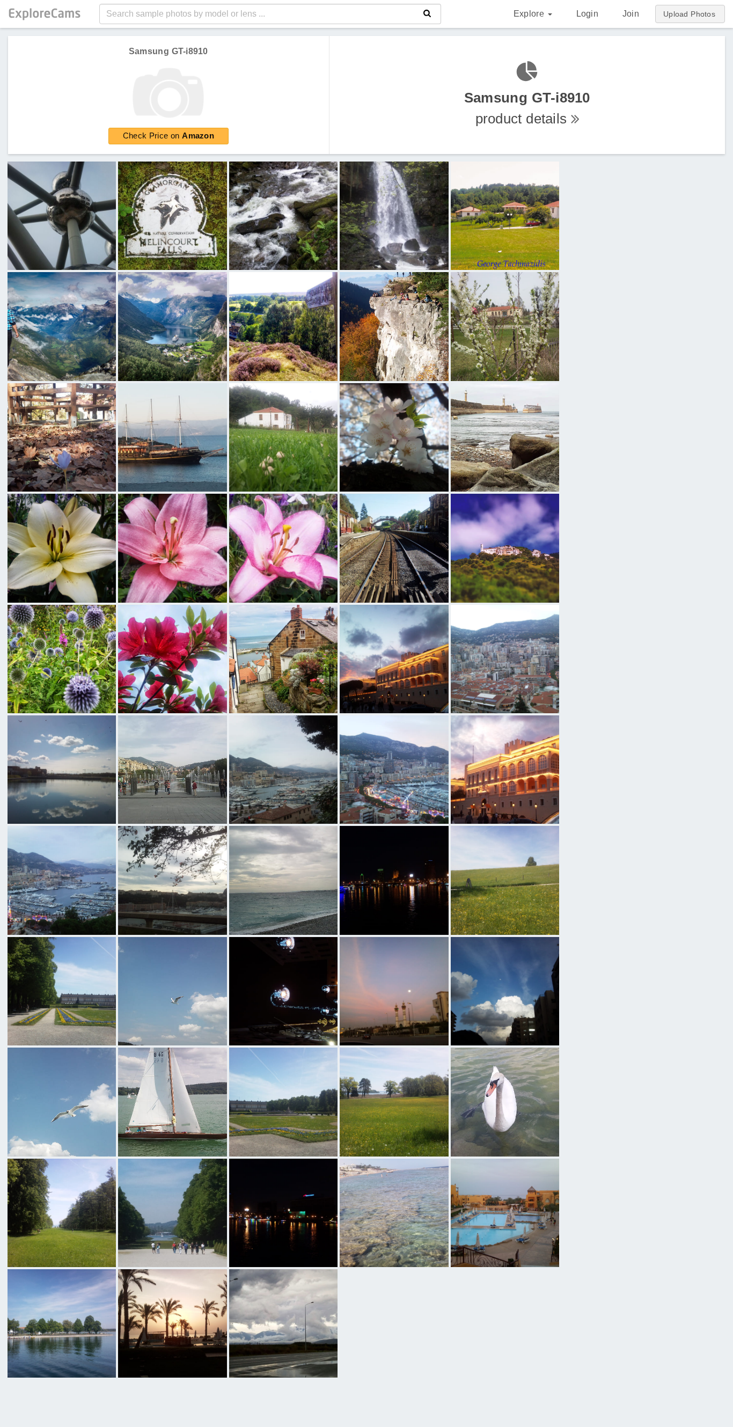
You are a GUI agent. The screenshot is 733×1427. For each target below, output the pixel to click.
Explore (530, 13)
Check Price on (168, 135)
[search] (427, 14)
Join (630, 13)
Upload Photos (689, 14)
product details (527, 108)
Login (587, 13)
